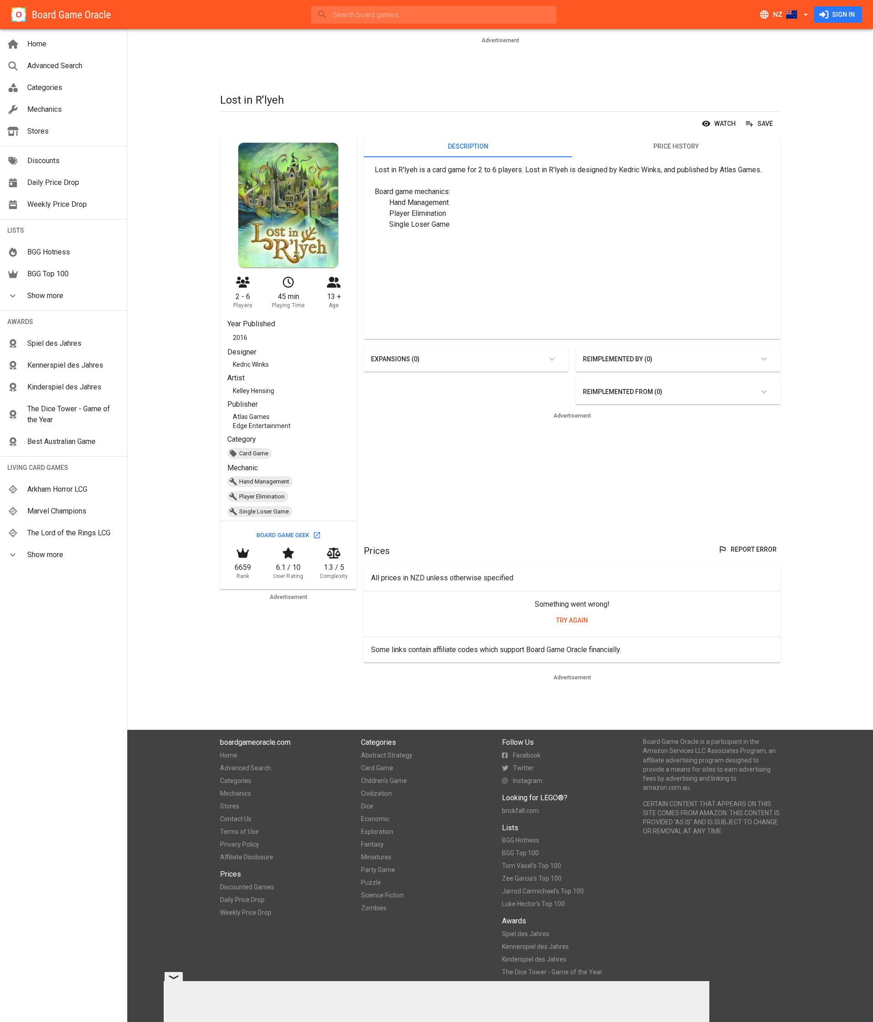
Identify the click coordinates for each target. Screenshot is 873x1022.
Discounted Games (247, 887)
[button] (63, 296)
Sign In (843, 14)
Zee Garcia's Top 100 (532, 878)
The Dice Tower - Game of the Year (552, 972)
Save (765, 123)
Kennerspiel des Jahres (535, 946)
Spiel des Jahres (525, 933)
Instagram (527, 780)
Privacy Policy (239, 844)
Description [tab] (468, 146)
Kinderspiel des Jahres (534, 959)
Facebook (527, 755)
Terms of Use (239, 831)
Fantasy (372, 844)
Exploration (377, 831)
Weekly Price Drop (245, 912)
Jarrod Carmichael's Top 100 (543, 891)
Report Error (754, 549)
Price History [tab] (676, 146)
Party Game (378, 869)
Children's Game (384, 780)
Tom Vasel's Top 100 (531, 865)
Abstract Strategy (386, 755)
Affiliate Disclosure (246, 857)
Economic (375, 819)
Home (228, 755)
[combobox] (434, 15)
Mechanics (235, 793)
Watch (725, 123)
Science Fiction (382, 895)
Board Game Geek (282, 535)
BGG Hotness (520, 840)
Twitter (523, 768)
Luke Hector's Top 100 (533, 903)
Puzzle (371, 882)
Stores (229, 806)
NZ (778, 14)
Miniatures (376, 857)
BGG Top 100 (520, 853)
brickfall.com (520, 810)
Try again (572, 620)
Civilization (376, 793)
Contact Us (235, 819)
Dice (367, 806)
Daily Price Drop (242, 899)
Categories (235, 780)
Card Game (377, 768)
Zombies (373, 908)
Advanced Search (245, 768)
